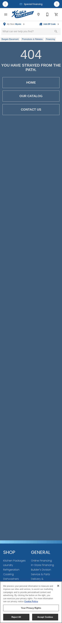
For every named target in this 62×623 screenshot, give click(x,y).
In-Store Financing (42, 565)
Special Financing (32, 4)
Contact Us (31, 109)
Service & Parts (40, 574)
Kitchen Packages (14, 560)
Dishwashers (11, 579)
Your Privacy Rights (31, 608)
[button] (6, 14)
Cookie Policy (31, 601)
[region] (31, 602)
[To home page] (22, 14)
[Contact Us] (47, 14)
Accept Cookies (45, 617)
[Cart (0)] (56, 14)
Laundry (8, 565)
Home (31, 82)
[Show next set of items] (57, 4)
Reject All (16, 617)
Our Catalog (31, 96)
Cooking (8, 574)
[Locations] (38, 14)
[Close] (58, 585)
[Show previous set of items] (5, 4)
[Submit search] (55, 31)
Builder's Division (41, 570)
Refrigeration (11, 570)
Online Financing (41, 560)
